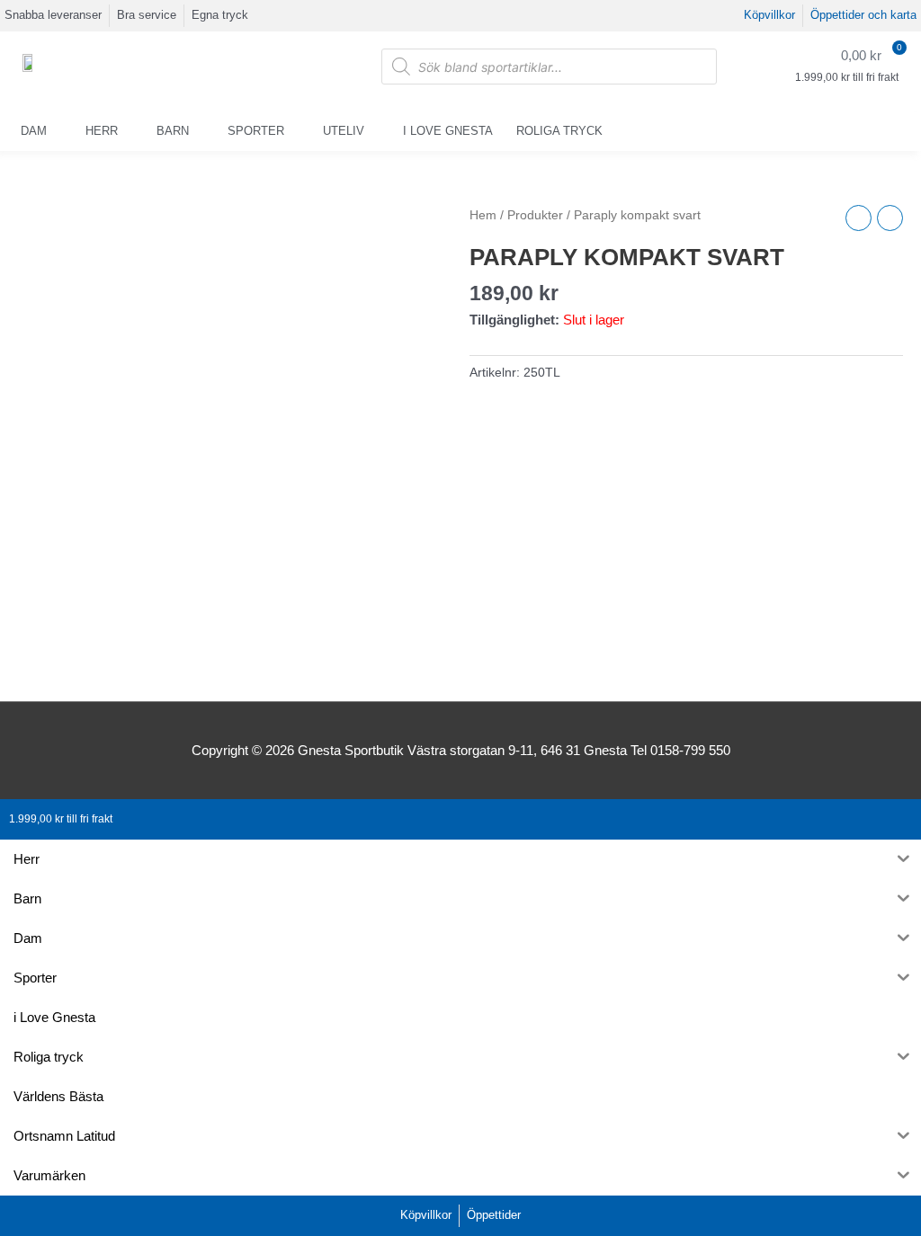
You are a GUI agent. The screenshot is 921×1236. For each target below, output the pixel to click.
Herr (101, 131)
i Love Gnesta (448, 131)
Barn (172, 131)
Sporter (256, 131)
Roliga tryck (559, 131)
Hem (482, 215)
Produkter (535, 215)
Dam (34, 131)
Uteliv (343, 131)
